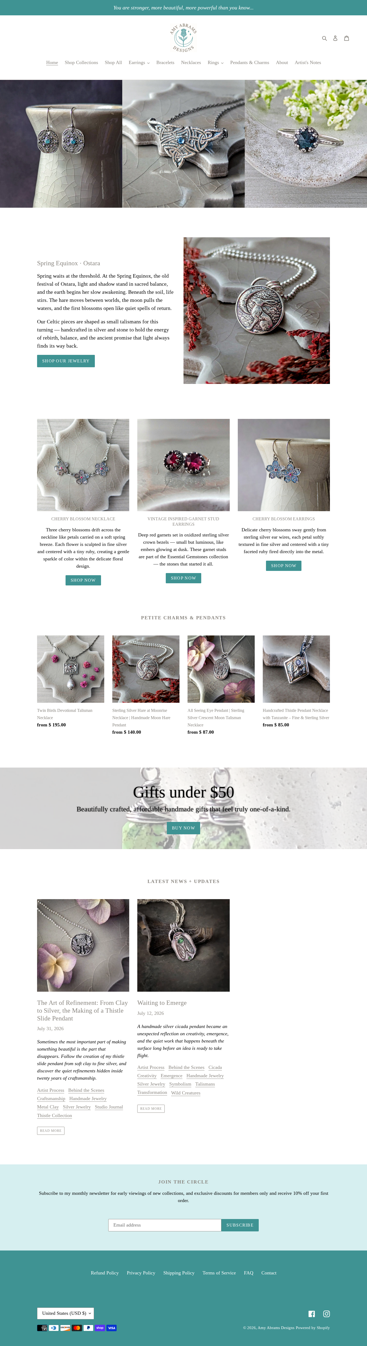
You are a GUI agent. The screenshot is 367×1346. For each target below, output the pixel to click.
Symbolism (180, 1084)
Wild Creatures (185, 1093)
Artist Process (50, 1090)
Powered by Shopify (313, 1328)
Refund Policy (105, 1273)
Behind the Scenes (86, 1090)
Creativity (147, 1075)
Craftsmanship (51, 1098)
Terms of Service (219, 1273)
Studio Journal (109, 1107)
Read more (51, 1131)
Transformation (152, 1092)
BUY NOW (183, 828)
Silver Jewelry (77, 1107)
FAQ (248, 1273)
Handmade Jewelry (88, 1098)
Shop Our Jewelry (66, 361)
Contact (268, 1273)
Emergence (171, 1075)
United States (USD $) (64, 1313)
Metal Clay (48, 1107)
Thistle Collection (54, 1115)
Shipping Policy (179, 1273)
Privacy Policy (141, 1273)
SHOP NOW (83, 580)
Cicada (215, 1067)
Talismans (205, 1084)
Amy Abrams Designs (276, 1328)
